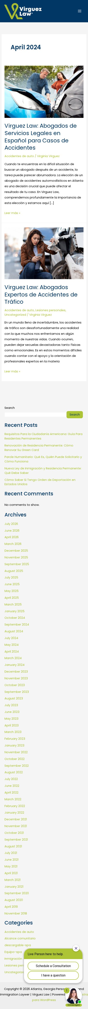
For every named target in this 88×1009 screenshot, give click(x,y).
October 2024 (15, 618)
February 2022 (15, 806)
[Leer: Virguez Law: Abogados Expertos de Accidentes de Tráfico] (44, 253)
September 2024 (17, 624)
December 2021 (16, 819)
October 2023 (15, 685)
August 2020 (14, 900)
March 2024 (13, 658)
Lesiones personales (50, 310)
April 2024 (12, 651)
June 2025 (12, 584)
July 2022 (11, 779)
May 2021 (11, 866)
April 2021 (11, 873)
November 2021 (16, 826)
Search (10, 408)
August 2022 (14, 772)
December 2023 (16, 672)
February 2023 (15, 739)
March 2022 (13, 799)
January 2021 (14, 887)
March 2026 (13, 544)
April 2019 (11, 907)
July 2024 (11, 638)
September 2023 (17, 692)
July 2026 (11, 524)
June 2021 (11, 860)
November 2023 (16, 678)
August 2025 (14, 571)
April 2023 (12, 725)
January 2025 (15, 611)
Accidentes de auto (19, 156)
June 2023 (12, 712)
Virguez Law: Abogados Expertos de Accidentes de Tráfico (41, 294)
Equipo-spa (13, 952)
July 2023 (11, 705)
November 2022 (16, 752)
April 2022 (11, 792)
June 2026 (12, 531)
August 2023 (14, 698)
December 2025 (16, 551)
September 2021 (16, 840)
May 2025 (12, 591)
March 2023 (13, 732)
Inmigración (13, 959)
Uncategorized (15, 315)
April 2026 (12, 537)
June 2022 (12, 786)
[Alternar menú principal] (79, 11)
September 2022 (17, 766)
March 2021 (12, 880)
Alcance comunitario (20, 938)
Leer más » (12, 212)
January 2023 (14, 745)
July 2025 (11, 577)
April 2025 (12, 598)
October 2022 (15, 759)
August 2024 (14, 631)
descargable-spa (18, 945)
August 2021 (13, 846)
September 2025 (17, 564)
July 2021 (11, 853)
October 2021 (14, 833)
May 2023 (11, 719)
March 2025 (13, 604)
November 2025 (16, 557)
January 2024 (15, 665)
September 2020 (17, 893)
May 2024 (12, 645)
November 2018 (16, 913)
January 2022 (14, 813)
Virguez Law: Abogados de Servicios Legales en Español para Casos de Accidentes (41, 137)
